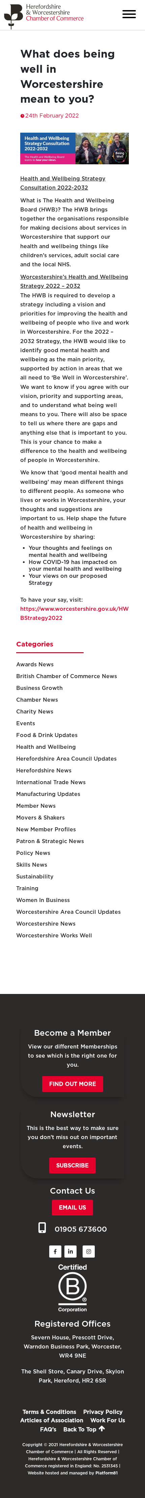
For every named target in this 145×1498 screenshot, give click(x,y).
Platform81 (106, 1472)
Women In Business (43, 900)
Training (27, 888)
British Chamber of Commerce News (66, 676)
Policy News (33, 853)
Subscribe (72, 1165)
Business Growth (39, 688)
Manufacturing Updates (48, 794)
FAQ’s (48, 1429)
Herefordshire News (43, 770)
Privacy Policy (103, 1412)
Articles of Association (51, 1420)
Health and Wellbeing (46, 747)
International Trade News (51, 782)
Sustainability (35, 876)
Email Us (72, 1207)
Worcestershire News (46, 924)
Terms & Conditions (49, 1412)
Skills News (31, 865)
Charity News (34, 711)
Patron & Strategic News (50, 841)
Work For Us (107, 1420)
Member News (36, 806)
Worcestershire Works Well (54, 935)
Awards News (35, 664)
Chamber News (37, 700)
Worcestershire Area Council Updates (68, 912)
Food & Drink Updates (47, 735)
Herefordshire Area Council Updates (66, 759)
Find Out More (72, 1084)
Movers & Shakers (40, 817)
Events (25, 723)
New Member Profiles (46, 829)
